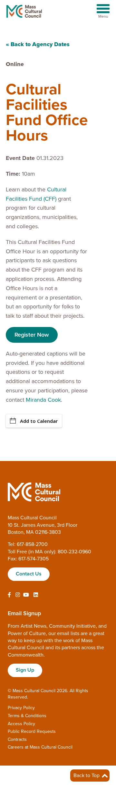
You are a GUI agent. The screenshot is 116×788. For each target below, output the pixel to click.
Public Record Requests (32, 731)
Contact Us (29, 574)
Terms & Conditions (27, 715)
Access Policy (21, 723)
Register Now (32, 334)
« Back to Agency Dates (38, 44)
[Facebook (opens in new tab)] (9, 595)
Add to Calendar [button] (39, 421)
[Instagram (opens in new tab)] (17, 595)
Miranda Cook (43, 399)
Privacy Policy (21, 707)
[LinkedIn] (36, 595)
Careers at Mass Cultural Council (40, 747)
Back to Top (87, 775)
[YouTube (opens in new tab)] (26, 595)
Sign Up (25, 670)
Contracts (17, 739)
